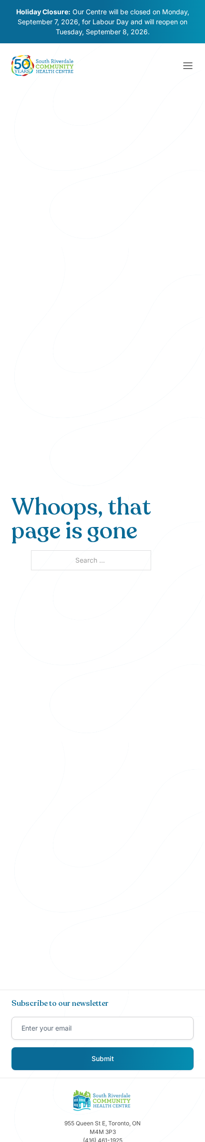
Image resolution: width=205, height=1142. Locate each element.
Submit (103, 1058)
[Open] (188, 65)
